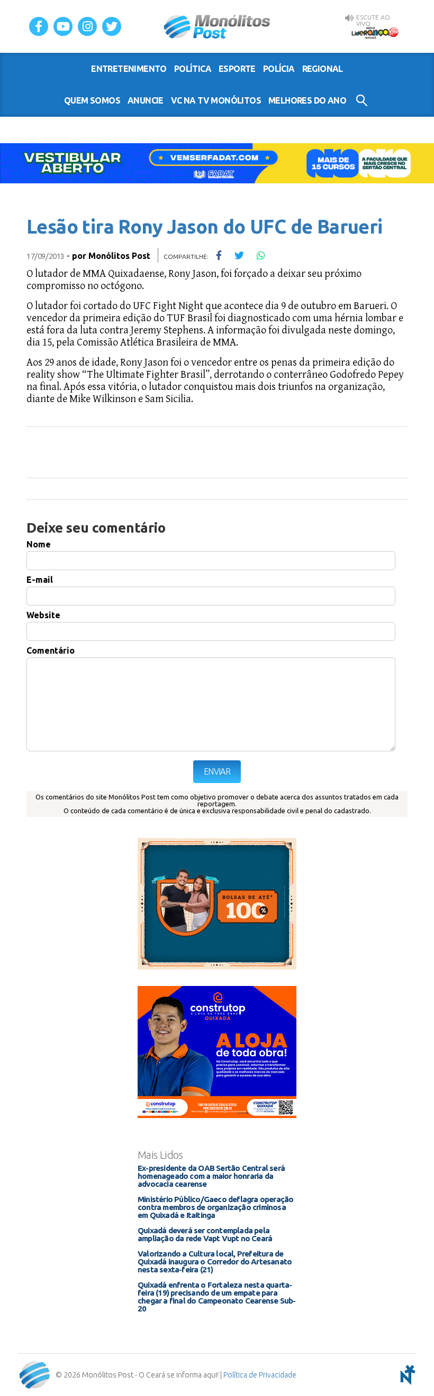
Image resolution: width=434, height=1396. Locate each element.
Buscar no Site (362, 100)
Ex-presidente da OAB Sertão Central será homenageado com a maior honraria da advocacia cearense (211, 1176)
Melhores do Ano (307, 100)
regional (322, 68)
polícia (279, 68)
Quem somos (92, 100)
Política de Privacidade (259, 1375)
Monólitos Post (217, 26)
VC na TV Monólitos (216, 100)
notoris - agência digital (405, 1375)
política (192, 68)
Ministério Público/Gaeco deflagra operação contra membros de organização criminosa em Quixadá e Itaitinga (215, 1207)
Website (43, 615)
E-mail (39, 579)
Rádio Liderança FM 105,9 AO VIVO (375, 32)
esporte (237, 68)
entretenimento (129, 68)
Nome (38, 544)
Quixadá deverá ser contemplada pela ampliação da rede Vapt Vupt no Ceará (205, 1234)
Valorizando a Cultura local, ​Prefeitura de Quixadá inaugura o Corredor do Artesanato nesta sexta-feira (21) (215, 1261)
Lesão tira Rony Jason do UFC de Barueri (204, 226)
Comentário (50, 650)
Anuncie (146, 100)
